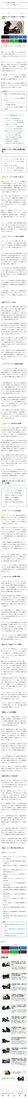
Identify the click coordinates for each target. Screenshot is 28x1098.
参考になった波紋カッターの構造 (14, 137)
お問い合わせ (20, 1093)
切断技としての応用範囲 (12, 139)
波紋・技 (4, 941)
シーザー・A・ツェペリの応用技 (13, 132)
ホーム (7, 1091)
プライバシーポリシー (20, 1091)
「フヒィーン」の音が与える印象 (14, 128)
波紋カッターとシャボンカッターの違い (14, 130)
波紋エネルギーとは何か (12, 124)
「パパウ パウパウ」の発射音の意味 (14, 126)
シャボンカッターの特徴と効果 (13, 135)
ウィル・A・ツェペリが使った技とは (14, 120)
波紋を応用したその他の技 (12, 141)
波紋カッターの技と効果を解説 (12, 118)
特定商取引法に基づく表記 (8, 1093)
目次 (12, 115)
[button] (22, 41)
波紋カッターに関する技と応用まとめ (15, 143)
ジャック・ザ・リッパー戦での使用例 (15, 122)
